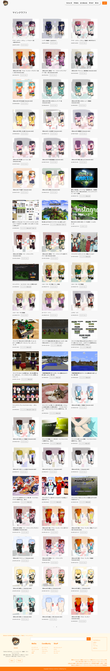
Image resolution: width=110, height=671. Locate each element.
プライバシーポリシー (89, 665)
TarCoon (68, 3)
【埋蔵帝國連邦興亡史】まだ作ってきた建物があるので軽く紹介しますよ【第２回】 (54, 374)
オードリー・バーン (46, 312)
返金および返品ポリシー (76, 665)
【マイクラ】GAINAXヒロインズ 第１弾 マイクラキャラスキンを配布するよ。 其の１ (25, 498)
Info (97, 3)
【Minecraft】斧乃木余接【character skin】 (23, 101)
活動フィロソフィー (85, 659)
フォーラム (44, 649)
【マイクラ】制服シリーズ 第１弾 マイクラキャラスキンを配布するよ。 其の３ (55, 440)
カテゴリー (94, 661)
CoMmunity (84, 3)
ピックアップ (35, 647)
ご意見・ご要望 (103, 663)
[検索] (89, 638)
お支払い (95, 642)
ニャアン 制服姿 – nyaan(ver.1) (49, 40)
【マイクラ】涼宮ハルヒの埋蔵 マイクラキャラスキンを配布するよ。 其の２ (84, 440)
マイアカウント (96, 640)
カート (94, 644)
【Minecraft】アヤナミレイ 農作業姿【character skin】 (84, 70)
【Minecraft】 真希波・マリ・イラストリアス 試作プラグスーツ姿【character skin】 (54, 255)
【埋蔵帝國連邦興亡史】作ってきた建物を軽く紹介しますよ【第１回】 (84, 374)
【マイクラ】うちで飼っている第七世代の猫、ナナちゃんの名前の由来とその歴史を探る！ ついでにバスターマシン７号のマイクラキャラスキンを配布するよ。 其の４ (54, 407)
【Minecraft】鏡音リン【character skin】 (81, 588)
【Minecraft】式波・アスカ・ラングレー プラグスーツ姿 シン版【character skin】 (26, 71)
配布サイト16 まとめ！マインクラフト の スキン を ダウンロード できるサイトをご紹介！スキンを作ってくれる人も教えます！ (25, 223)
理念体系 (16, 648)
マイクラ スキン (24, 44)
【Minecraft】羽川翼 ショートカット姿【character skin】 (21, 160)
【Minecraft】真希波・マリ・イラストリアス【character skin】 (23, 255)
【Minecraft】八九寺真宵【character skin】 (52, 131)
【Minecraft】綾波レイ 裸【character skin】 (52, 617)
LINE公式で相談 (71, 663)
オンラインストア (58, 647)
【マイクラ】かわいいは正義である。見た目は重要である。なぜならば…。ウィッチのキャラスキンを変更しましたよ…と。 (25, 375)
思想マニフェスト (75, 659)
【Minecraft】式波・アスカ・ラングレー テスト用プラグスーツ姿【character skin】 (55, 528)
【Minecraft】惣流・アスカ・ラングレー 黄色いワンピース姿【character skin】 (84, 528)
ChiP (104, 3)
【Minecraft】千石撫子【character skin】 (22, 190)
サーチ (89, 661)
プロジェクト (45, 651)
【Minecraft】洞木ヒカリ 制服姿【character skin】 (24, 439)
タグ (99, 661)
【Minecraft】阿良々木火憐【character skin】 (23, 131)
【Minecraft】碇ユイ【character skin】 (80, 469)
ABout (12, 660)
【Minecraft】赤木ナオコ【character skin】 (52, 469)
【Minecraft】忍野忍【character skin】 (51, 190)
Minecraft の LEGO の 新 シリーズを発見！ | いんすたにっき (83, 222)
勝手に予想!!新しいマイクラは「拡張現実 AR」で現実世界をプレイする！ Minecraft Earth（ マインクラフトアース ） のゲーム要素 (84, 191)
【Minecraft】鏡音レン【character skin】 (22, 588)
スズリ (55, 649)
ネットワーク (45, 647)
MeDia (76, 3)
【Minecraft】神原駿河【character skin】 (81, 131)
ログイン (95, 648)
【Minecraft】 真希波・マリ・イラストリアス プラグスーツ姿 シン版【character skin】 (54, 71)
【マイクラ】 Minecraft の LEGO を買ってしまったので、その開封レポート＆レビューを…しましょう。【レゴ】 (25, 342)
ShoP (91, 3)
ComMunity (46, 643)
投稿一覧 (34, 228)
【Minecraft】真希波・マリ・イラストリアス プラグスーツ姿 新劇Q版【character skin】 (26, 528)
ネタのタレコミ (87, 663)
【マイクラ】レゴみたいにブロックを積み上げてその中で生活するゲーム (84, 498)
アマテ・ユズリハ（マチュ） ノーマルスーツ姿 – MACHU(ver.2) (23, 41)
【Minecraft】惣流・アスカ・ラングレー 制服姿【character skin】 (82, 559)
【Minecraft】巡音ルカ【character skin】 (51, 588)
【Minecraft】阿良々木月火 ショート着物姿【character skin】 (81, 102)
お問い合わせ (79, 663)
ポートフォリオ (35, 649)
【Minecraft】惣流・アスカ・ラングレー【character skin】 (80, 617)
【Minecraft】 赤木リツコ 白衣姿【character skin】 (25, 469)
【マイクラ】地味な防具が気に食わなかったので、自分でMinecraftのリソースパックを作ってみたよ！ (54, 342)
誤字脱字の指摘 (95, 663)
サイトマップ (104, 661)
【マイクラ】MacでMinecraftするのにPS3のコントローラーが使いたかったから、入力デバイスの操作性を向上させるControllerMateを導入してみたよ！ (84, 342)
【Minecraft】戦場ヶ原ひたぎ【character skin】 (82, 159)
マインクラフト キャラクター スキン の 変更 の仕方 (25, 284)
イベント (44, 653)
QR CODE (81, 661)
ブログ (33, 651)
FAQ (77, 661)
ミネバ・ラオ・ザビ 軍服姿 (77, 284)
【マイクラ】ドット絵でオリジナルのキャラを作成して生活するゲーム (54, 498)
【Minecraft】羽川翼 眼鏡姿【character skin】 (53, 159)
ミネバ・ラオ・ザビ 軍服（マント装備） (51, 284)
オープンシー (57, 651)
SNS (33, 653)
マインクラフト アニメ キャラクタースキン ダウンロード (25, 406)
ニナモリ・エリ (74, 312)
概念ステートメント (95, 659)
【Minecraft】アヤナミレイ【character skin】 (23, 558)
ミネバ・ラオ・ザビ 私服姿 (19, 312)
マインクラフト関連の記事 (85, 196)
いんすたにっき (83, 226)
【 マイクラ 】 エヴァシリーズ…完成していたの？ (82, 254)
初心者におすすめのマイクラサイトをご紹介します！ (54, 222)
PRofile (19, 660)
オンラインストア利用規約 (101, 665)
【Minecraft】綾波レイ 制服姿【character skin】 (82, 405)
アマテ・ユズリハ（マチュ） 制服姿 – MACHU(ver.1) (83, 40)
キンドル (56, 653)
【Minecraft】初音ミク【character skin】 (22, 617)
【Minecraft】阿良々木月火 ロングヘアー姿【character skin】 (52, 102)
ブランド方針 (104, 659)
